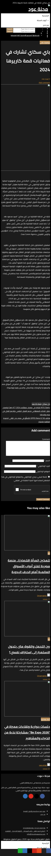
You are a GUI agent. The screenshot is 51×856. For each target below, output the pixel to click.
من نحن (46, 25)
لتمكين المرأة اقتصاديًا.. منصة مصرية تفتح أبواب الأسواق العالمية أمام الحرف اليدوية (29, 566)
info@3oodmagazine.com (36, 834)
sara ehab (43, 765)
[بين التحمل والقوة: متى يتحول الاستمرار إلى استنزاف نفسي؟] (27, 635)
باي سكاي (46, 404)
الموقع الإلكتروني (43, 471)
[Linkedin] (25, 796)
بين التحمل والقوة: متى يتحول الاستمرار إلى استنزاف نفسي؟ (29, 649)
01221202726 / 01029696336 (34, 828)
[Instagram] (36, 796)
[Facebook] (42, 796)
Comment (46, 439)
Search (9, 31)
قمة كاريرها (37, 404)
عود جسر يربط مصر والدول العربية (34, 811)
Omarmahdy (42, 595)
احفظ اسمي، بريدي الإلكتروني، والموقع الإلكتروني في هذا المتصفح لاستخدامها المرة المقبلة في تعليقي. (25, 478)
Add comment (44, 82)
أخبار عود (46, 719)
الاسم (47, 460)
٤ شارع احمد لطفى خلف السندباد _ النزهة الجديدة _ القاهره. (25, 831)
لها (49, 42)
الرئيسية (45, 15)
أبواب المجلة (41, 20)
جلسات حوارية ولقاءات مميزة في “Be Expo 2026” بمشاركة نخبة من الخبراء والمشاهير (27, 732)
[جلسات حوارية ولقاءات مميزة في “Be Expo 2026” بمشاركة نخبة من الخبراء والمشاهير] (27, 716)
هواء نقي (44, 42)
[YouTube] (31, 796)
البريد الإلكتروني (43, 466)
